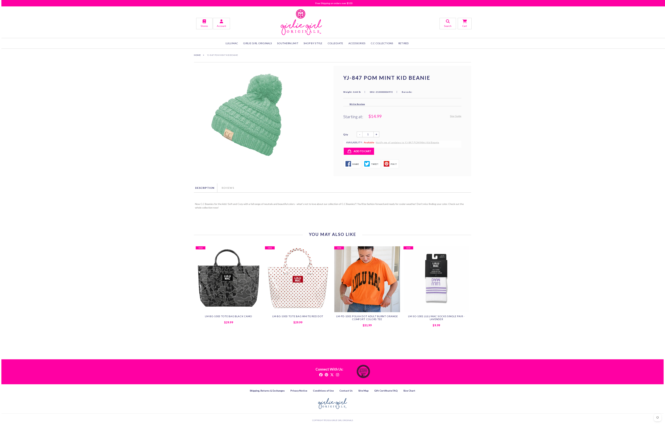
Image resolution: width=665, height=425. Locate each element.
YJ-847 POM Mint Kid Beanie (222, 55)
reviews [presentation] (228, 187)
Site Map (363, 390)
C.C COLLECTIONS (382, 43)
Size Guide (455, 116)
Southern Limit (287, 43)
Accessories (357, 43)
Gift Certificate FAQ (386, 390)
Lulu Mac (232, 43)
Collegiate (335, 43)
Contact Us (346, 390)
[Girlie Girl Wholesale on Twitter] (332, 374)
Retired (403, 43)
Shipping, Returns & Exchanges (267, 390)
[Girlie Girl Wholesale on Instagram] (337, 374)
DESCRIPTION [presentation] (204, 187)
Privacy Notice (298, 390)
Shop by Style (313, 43)
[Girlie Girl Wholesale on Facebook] (321, 374)
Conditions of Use (323, 390)
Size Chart (409, 390)
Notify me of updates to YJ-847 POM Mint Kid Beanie (407, 142)
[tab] (205, 187)
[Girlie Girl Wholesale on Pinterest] (326, 374)
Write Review (357, 104)
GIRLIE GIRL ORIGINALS (257, 43)
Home (197, 55)
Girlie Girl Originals (342, 420)
